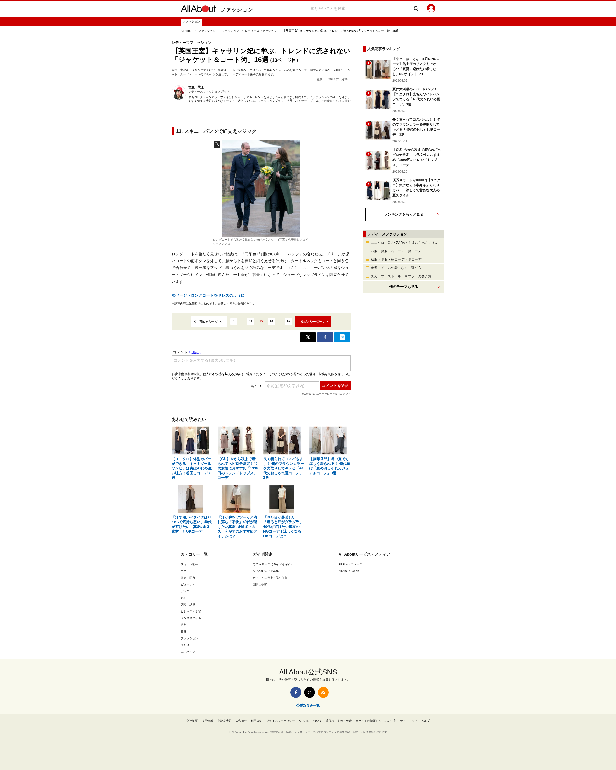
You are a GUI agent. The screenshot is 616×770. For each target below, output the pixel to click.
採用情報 (207, 721)
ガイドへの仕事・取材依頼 (270, 577)
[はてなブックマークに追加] (342, 337)
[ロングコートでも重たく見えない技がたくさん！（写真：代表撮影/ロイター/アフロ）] (261, 188)
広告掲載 (241, 721)
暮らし (185, 598)
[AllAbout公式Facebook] (295, 692)
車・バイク (188, 652)
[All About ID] (431, 9)
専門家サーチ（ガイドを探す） (273, 564)
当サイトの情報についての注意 (376, 721)
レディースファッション (261, 30)
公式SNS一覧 (308, 705)
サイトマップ (408, 721)
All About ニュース (350, 564)
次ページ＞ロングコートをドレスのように (208, 295)
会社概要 (192, 721)
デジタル (186, 591)
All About (186, 30)
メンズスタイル (191, 618)
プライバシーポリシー (280, 721)
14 (271, 321)
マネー (185, 571)
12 (250, 321)
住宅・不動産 (189, 564)
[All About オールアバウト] (198, 9)
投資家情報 (224, 721)
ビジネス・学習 (191, 611)
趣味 (183, 631)
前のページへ (210, 322)
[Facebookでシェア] (325, 337)
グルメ (185, 645)
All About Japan (349, 571)
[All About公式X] (309, 692)
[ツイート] (308, 337)
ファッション (236, 9)
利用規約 (256, 721)
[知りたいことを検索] (416, 8)
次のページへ (312, 322)
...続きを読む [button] (342, 101)
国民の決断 (260, 584)
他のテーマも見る (403, 286)
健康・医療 (188, 577)
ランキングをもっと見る (404, 214)
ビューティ (188, 584)
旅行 (183, 625)
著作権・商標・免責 (339, 721)
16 (288, 321)
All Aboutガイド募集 (266, 571)
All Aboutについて (310, 721)
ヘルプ (425, 721)
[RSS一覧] (323, 692)
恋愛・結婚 (188, 604)
